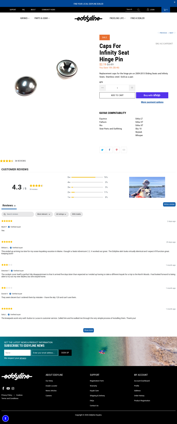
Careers (49, 396)
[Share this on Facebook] (110, 150)
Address (137, 391)
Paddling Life (117, 18)
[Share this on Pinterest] (117, 150)
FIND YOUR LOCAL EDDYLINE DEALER (88, 4)
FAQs (92, 401)
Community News (48, 10)
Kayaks (24, 18)
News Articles (51, 391)
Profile (136, 386)
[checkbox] (76, 214)
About (33, 10)
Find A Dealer (138, 18)
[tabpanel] (88, 273)
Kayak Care (94, 391)
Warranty (93, 386)
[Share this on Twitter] (102, 150)
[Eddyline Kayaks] (88, 18)
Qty (101, 82)
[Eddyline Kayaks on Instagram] (13, 388)
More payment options (152, 102)
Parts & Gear (41, 18)
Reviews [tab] (9, 205)
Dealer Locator (51, 386)
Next (172, 33)
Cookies (19, 395)
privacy (23, 358)
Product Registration (142, 401)
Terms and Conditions (9, 398)
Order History (139, 396)
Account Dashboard (142, 381)
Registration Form (97, 381)
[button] (88, 177)
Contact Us (94, 406)
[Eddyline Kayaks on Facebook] (3, 388)
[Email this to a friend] (124, 150)
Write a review (169, 204)
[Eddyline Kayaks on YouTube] (8, 388)
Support (13, 10)
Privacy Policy (6, 395)
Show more (88, 330)
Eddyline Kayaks (95, 415)
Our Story (49, 381)
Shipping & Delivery (97, 396)
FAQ (23, 10)
